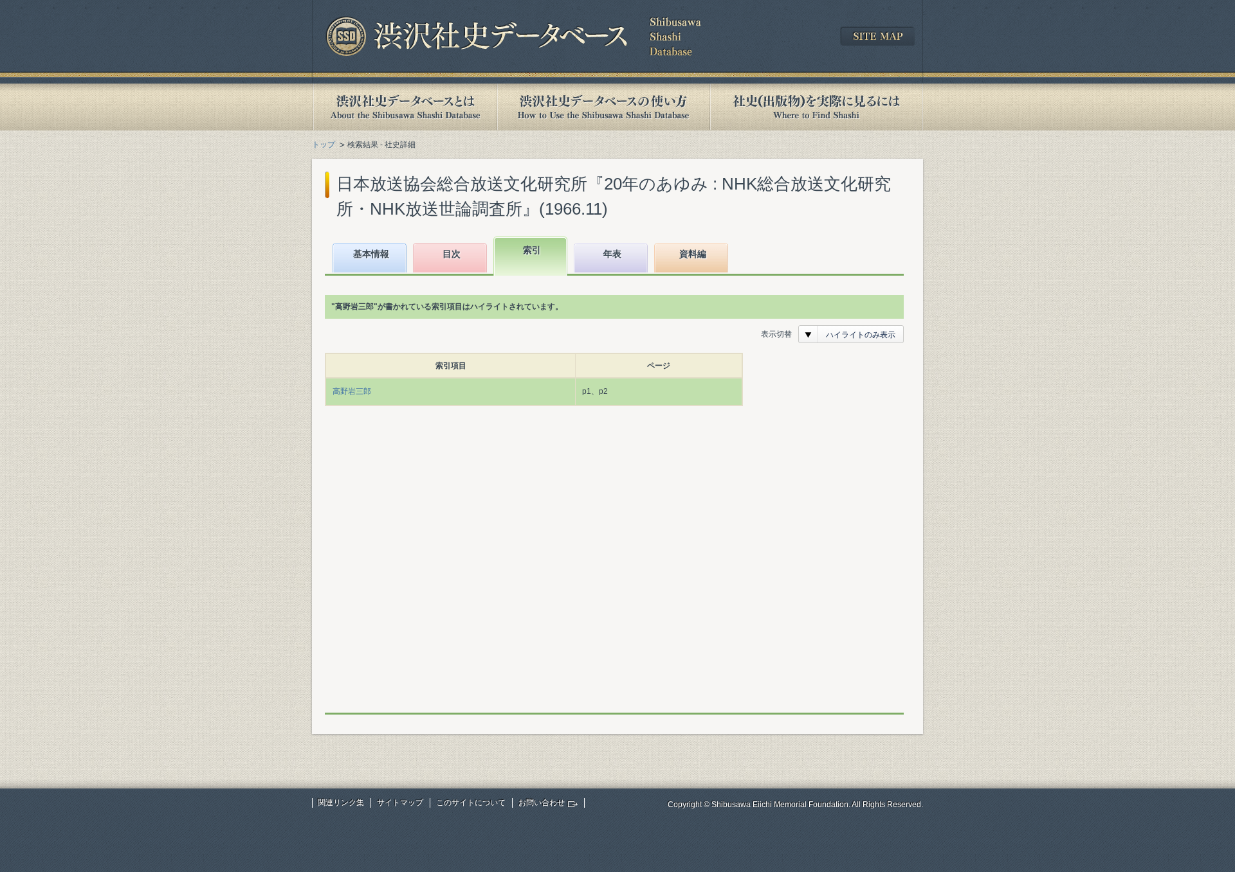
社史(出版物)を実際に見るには (816, 107)
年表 (612, 254)
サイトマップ (400, 802)
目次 (452, 254)
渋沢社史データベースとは (404, 107)
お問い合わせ (541, 802)
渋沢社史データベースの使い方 (603, 107)
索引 (532, 250)
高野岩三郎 (352, 391)
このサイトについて (471, 802)
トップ (323, 144)
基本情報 (371, 254)
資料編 (692, 254)
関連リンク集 (341, 802)
